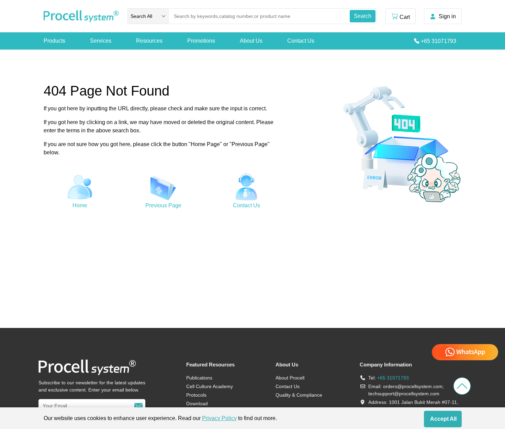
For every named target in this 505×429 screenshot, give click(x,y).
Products (54, 41)
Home (79, 205)
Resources (149, 41)
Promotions (201, 41)
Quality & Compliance (299, 395)
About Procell (290, 378)
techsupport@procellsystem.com (403, 393)
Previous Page (163, 205)
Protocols (196, 395)
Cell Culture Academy (209, 386)
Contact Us (300, 41)
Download (197, 403)
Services (100, 41)
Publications (199, 378)
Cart (405, 17)
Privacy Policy (219, 418)
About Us (251, 41)
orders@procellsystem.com (412, 386)
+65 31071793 (438, 41)
